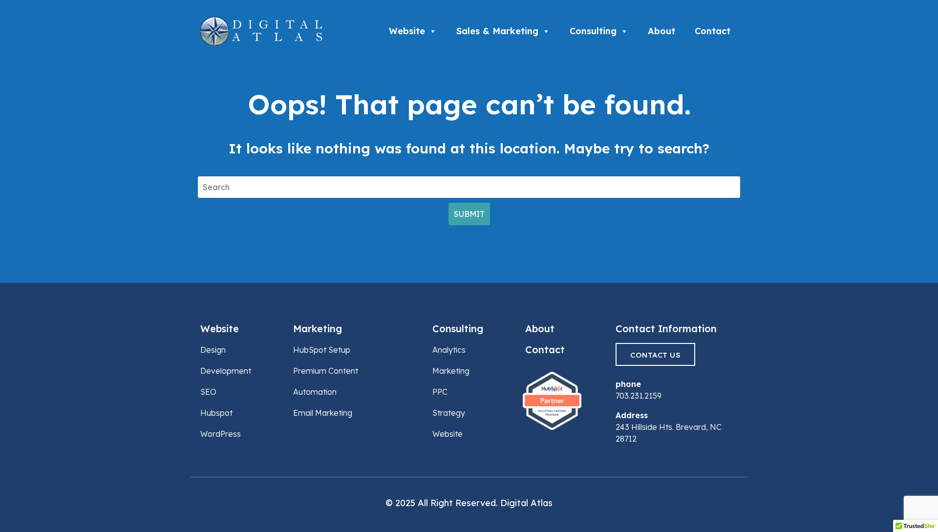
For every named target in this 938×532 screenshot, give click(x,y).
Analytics (449, 350)
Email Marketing (322, 413)
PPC (440, 392)
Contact (712, 31)
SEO (208, 392)
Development (225, 371)
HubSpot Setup (321, 350)
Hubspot (216, 413)
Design (213, 350)
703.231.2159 (638, 396)
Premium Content (325, 371)
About (661, 31)
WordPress (220, 434)
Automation (315, 392)
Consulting (593, 31)
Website (407, 31)
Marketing (317, 328)
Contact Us (655, 355)
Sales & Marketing (497, 31)
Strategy (448, 413)
